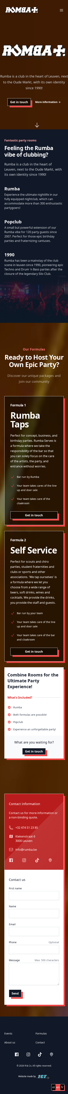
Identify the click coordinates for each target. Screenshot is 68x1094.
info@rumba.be (26, 850)
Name (12, 906)
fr (62, 1087)
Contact (40, 1042)
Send (15, 993)
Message (14, 960)
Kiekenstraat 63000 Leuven (25, 838)
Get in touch (19, 102)
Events (8, 1033)
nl (53, 1087)
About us (9, 1042)
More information (48, 102)
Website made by (27, 1076)
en (58, 1087)
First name (15, 888)
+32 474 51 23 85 (26, 828)
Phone (13, 942)
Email (12, 924)
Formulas (41, 1033)
